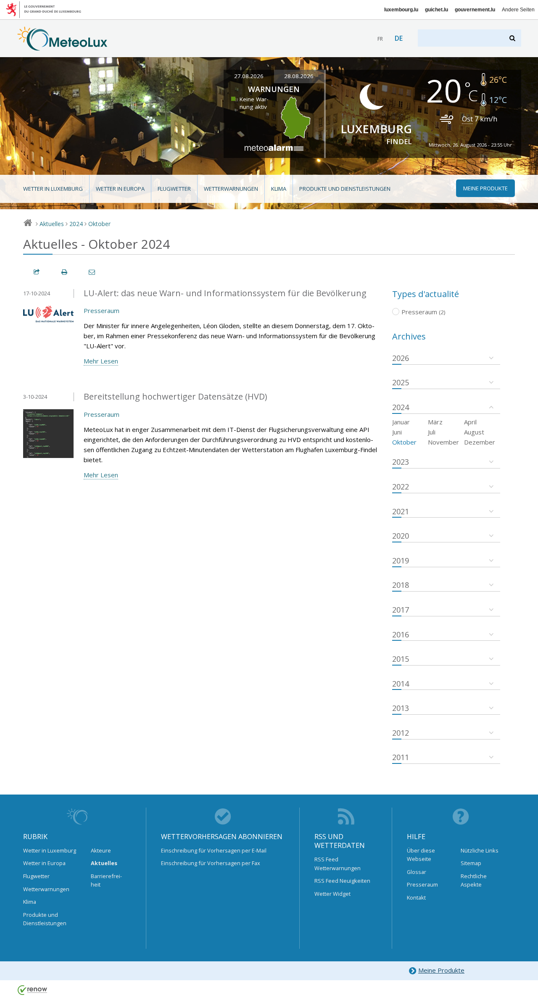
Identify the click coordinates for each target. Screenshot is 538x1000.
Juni (397, 432)
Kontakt (416, 897)
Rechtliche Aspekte (474, 880)
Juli (431, 432)
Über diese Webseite (421, 855)
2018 (400, 585)
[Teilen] (37, 272)
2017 (400, 610)
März (435, 422)
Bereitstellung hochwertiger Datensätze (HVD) (175, 396)
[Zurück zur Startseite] (62, 46)
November (443, 442)
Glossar (416, 872)
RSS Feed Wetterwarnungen (337, 863)
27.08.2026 (249, 76)
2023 (400, 462)
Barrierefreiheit (106, 880)
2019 (400, 560)
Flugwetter (174, 188)
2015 (400, 659)
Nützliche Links (479, 850)
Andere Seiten (518, 10)
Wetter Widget (332, 893)
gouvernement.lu (475, 10)
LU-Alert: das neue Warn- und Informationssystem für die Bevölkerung (225, 293)
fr (380, 38)
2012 (400, 733)
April (470, 422)
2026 (400, 358)
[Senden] (92, 272)
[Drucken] (65, 272)
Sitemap (471, 863)
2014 (400, 684)
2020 (400, 536)
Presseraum (101, 310)
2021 (400, 511)
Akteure (101, 850)
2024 (76, 224)
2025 (400, 382)
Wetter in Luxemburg (53, 188)
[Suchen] (513, 38)
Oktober (99, 224)
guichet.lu (436, 10)
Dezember (479, 442)
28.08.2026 (299, 76)
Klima (278, 188)
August (474, 432)
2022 (400, 487)
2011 (400, 757)
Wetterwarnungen (231, 188)
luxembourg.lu (401, 10)
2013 (400, 708)
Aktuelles (52, 224)
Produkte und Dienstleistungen (344, 188)
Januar (401, 422)
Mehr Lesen (101, 361)
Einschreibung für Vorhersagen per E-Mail (213, 850)
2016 (400, 634)
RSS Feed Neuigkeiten (342, 880)
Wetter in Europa (120, 188)
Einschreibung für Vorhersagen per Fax (210, 863)
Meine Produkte (441, 970)
